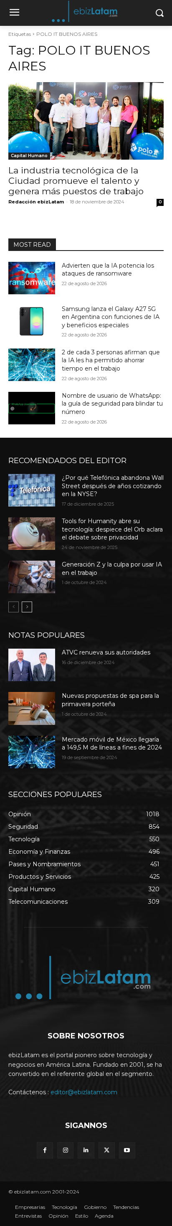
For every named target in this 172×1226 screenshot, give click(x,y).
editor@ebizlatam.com (84, 1092)
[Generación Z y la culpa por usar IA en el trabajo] (31, 577)
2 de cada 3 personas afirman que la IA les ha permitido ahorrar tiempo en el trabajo (111, 360)
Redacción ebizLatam (36, 202)
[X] (107, 1150)
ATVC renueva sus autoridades (106, 652)
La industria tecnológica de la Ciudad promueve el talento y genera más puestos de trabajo (76, 180)
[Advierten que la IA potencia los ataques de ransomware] (31, 278)
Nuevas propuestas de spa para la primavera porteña (110, 700)
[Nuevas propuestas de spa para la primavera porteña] (31, 708)
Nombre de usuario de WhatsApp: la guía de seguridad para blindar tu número (112, 404)
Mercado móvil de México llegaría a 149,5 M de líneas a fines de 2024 (112, 744)
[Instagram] (65, 1150)
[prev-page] (13, 607)
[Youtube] (127, 1150)
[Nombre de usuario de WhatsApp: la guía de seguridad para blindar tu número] (31, 408)
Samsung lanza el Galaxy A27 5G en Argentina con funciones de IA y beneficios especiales (110, 317)
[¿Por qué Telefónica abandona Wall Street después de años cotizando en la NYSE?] (31, 490)
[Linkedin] (86, 1150)
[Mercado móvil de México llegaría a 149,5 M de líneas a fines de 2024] (31, 752)
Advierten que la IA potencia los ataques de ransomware (108, 270)
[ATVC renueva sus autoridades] (31, 665)
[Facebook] (45, 1150)
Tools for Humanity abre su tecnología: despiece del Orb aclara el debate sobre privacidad (112, 529)
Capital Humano (29, 155)
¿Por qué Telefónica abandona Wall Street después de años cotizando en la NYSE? (113, 486)
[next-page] (27, 607)
